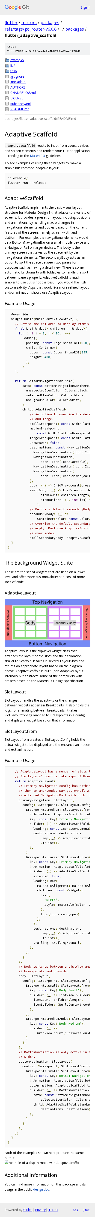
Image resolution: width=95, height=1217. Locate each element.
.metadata (18, 81)
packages (50, 22)
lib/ (12, 65)
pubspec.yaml (20, 104)
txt (75, 1209)
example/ (17, 60)
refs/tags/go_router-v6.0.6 (30, 29)
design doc (41, 1189)
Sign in (85, 7)
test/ (13, 71)
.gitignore (17, 76)
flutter (11, 22)
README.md (19, 109)
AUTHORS (18, 87)
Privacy (40, 1209)
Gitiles (27, 1209)
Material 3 (37, 155)
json (86, 1209)
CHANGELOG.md (23, 92)
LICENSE (16, 98)
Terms (53, 1209)
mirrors (29, 22)
